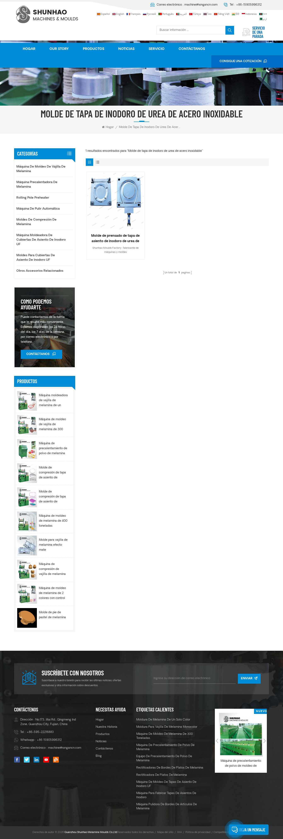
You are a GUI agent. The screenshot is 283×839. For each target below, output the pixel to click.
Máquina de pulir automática (38, 208)
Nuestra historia (106, 727)
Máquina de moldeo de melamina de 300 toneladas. (164, 736)
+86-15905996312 (249, 4)
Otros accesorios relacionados (39, 271)
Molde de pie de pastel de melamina (52, 615)
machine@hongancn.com (201, 4)
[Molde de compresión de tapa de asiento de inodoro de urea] (27, 497)
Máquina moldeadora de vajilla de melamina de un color (53, 401)
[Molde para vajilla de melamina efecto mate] (27, 545)
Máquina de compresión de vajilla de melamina (52, 569)
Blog (99, 756)
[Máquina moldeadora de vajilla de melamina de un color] (27, 401)
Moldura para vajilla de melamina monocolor (166, 727)
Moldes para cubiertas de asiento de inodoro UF (35, 258)
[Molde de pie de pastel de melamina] (27, 618)
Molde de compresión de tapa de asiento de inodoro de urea (52, 497)
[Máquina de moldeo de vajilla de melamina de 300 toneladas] (27, 425)
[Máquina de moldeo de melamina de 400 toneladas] (27, 521)
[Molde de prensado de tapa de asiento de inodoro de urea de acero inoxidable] (115, 201)
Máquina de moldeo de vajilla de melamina (40, 169)
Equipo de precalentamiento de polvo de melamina (164, 758)
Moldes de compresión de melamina (36, 222)
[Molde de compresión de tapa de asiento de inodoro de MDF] (27, 473)
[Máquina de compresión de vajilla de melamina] (27, 569)
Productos (93, 49)
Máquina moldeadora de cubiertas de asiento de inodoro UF (41, 240)
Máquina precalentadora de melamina (36, 184)
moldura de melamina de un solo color (163, 719)
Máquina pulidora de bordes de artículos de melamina (166, 806)
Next (265, 741)
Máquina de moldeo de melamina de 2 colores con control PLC (52, 594)
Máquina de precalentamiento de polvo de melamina (165, 747)
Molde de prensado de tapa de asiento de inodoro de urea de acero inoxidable (115, 239)
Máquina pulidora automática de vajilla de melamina (244, 763)
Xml (179, 832)
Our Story (59, 49)
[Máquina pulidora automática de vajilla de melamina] (244, 735)
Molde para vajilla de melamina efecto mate (53, 545)
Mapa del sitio (165, 832)
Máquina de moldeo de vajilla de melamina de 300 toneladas (52, 425)
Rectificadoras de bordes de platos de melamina (169, 767)
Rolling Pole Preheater (32, 197)
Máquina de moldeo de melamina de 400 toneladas (53, 521)
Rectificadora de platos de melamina (161, 775)
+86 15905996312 (49, 740)
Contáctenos (104, 748)
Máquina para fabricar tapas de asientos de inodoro (166, 795)
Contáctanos (192, 49)
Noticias (126, 49)
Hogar (29, 49)
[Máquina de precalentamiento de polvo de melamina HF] (27, 449)
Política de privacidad (197, 832)
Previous (217, 741)
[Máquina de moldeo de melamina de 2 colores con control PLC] (27, 594)
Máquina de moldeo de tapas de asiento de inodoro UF (166, 784)
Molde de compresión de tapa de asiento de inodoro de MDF (52, 473)
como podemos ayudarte (36, 304)
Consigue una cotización (240, 61)
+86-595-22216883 (40, 732)
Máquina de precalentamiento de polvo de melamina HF (53, 449)
